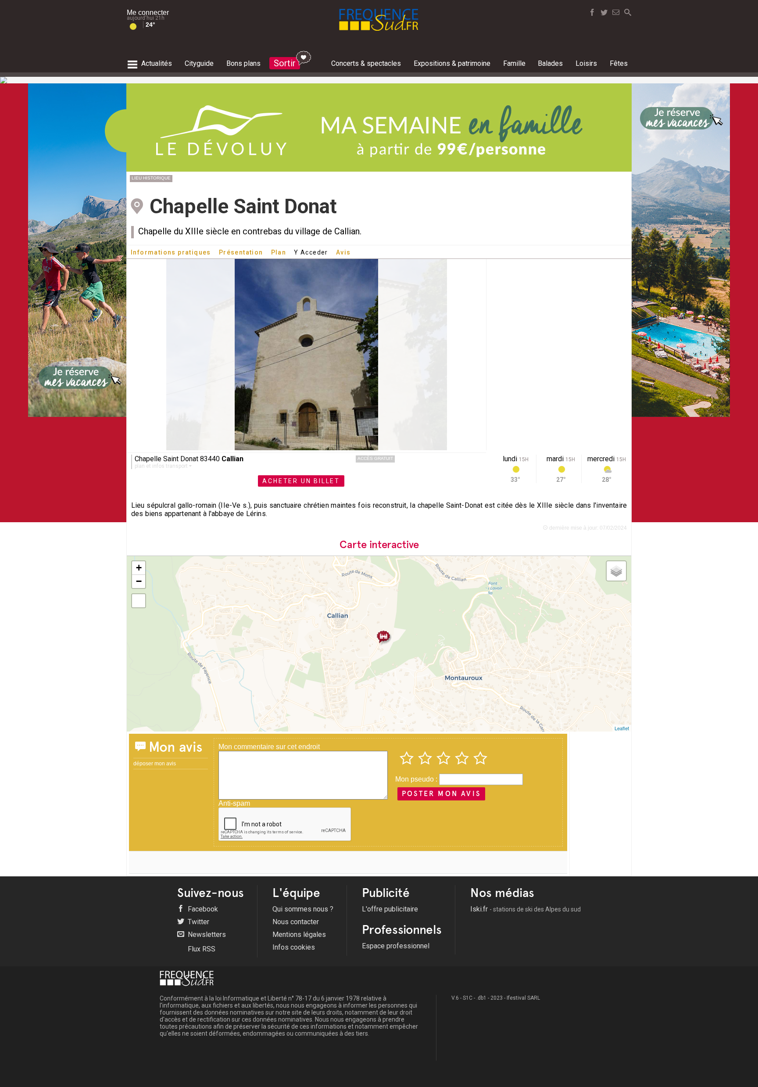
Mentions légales (299, 934)
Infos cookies (293, 947)
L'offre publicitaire (390, 909)
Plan (278, 252)
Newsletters (206, 934)
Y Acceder (311, 252)
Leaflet (622, 728)
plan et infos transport (162, 466)
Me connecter (148, 12)
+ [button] (139, 567)
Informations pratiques (171, 252)
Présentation (241, 252)
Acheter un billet (301, 480)
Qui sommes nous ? (302, 909)
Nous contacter (295, 922)
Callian (232, 459)
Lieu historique (151, 178)
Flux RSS (200, 949)
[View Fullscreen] (138, 600)
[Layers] (616, 571)
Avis (343, 252)
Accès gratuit (375, 458)
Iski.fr (525, 909)
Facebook (202, 909)
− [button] (139, 581)
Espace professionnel (395, 946)
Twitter (197, 922)
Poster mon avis (441, 793)
